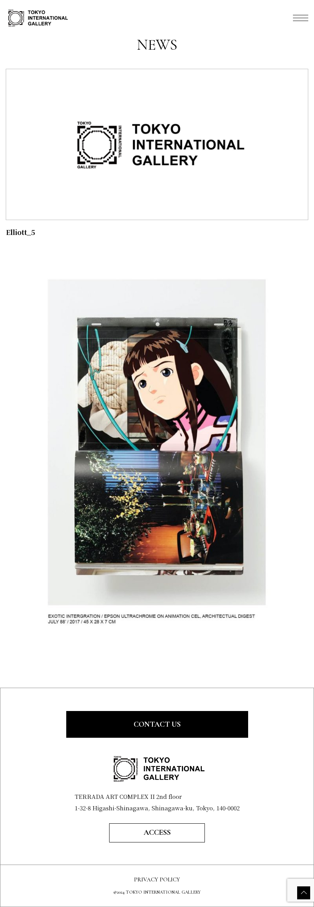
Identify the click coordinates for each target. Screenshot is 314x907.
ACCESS (157, 832)
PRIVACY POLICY (157, 879)
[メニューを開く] (300, 18)
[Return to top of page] (303, 892)
